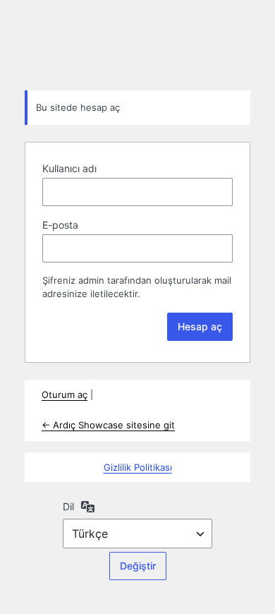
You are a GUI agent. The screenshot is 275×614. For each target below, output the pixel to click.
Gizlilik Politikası (138, 467)
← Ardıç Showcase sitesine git (108, 425)
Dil (68, 506)
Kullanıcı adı (69, 168)
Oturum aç (64, 394)
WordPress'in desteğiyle (137, 43)
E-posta (60, 225)
